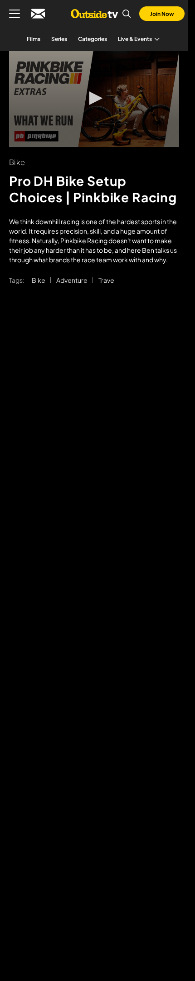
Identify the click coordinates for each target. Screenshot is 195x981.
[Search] (126, 14)
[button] (94, 98)
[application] (94, 99)
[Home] (94, 13)
